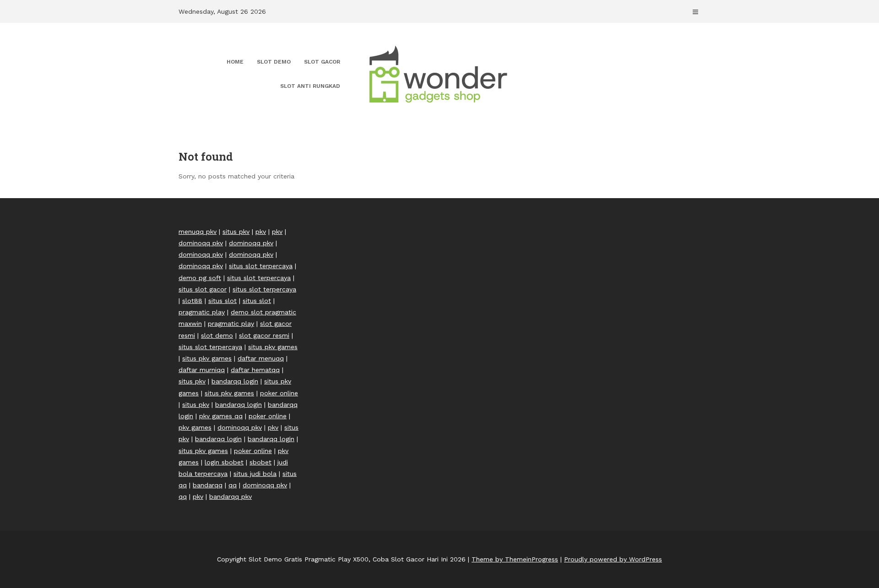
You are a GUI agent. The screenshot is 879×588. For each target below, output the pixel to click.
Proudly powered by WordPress (613, 559)
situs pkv (236, 231)
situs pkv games (273, 347)
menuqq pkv (198, 231)
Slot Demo (274, 62)
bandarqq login (235, 381)
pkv (260, 231)
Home (235, 62)
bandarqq (207, 485)
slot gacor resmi (264, 335)
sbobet (260, 462)
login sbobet (224, 462)
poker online (279, 393)
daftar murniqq (202, 369)
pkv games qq (221, 416)
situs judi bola (255, 473)
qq (232, 485)
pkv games (195, 427)
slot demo (217, 335)
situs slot (222, 300)
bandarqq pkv (230, 496)
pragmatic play (202, 312)
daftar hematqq (255, 369)
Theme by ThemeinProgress (515, 559)
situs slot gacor (203, 289)
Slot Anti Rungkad (310, 86)
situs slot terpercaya (261, 266)
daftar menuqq (261, 358)
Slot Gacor (322, 62)
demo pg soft (200, 277)
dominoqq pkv (201, 243)
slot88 (192, 300)
